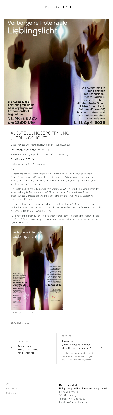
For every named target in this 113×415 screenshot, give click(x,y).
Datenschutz (12, 393)
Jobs (8, 383)
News (26, 323)
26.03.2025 (16, 323)
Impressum (11, 388)
